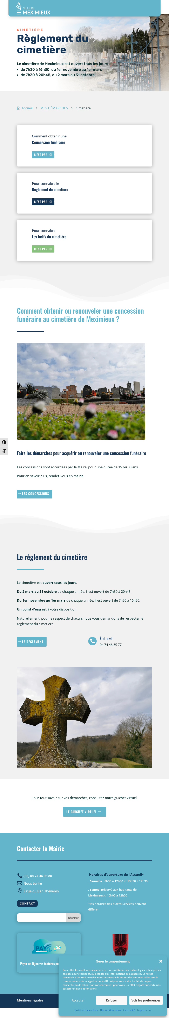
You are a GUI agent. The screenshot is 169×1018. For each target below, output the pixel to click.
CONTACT (27, 903)
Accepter (78, 1000)
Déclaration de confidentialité (117, 1010)
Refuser (111, 1000)
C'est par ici (43, 154)
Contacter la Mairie (40, 848)
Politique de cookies (86, 1010)
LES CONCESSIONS (35, 493)
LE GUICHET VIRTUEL (81, 811)
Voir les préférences (146, 1000)
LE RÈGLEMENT (32, 641)
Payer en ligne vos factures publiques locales (48, 963)
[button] (161, 961)
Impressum (144, 1010)
